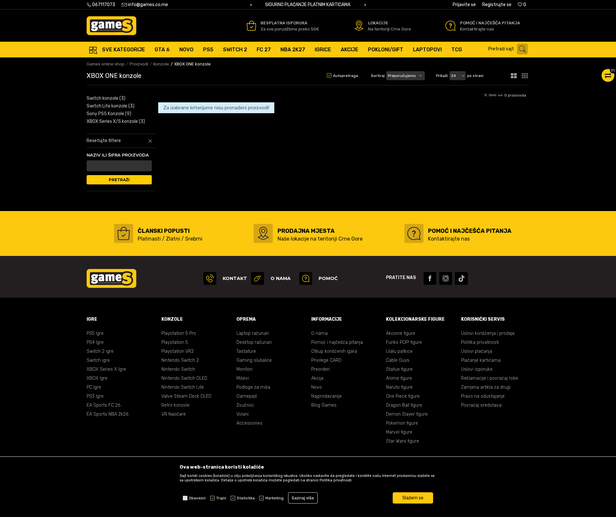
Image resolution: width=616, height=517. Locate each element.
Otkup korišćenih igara (334, 351)
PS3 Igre (95, 396)
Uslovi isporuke (476, 369)
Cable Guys (397, 360)
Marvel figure (399, 432)
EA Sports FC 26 (103, 405)
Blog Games (324, 405)
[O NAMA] (257, 278)
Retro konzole (175, 405)
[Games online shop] (111, 25)
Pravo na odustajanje (483, 396)
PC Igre (94, 387)
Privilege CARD (326, 360)
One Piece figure (403, 396)
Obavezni (197, 498)
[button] (510, 49)
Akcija (317, 378)
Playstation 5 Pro (178, 333)
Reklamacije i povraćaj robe (489, 378)
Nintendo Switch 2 (180, 360)
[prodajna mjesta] (263, 233)
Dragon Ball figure (404, 405)
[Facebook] (430, 278)
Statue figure (399, 369)
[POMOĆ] (305, 278)
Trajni (221, 498)
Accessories (249, 423)
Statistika (246, 498)
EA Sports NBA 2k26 (107, 414)
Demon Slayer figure (407, 414)
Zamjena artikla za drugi (485, 387)
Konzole (161, 64)
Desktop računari (254, 342)
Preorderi (320, 369)
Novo (316, 387)
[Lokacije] (359, 26)
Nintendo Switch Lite (182, 387)
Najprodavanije (326, 396)
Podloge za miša (253, 387)
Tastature (246, 351)
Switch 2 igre (100, 351)
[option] (308, 5)
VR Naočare (173, 414)
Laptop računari (252, 333)
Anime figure (399, 378)
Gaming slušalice (254, 360)
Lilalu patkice (399, 351)
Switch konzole (106, 98)
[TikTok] (461, 278)
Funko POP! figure (404, 342)
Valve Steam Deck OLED (186, 396)
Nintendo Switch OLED (184, 378)
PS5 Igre (95, 333)
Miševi (242, 378)
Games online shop (105, 64)
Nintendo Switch (178, 369)
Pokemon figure (402, 423)
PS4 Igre (95, 342)
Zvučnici (245, 405)
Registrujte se (496, 4)
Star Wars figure (402, 441)
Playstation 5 (174, 342)
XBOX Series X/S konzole (116, 121)
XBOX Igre (97, 378)
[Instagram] (445, 278)
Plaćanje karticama (481, 360)
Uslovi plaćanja (476, 351)
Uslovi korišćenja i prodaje (488, 333)
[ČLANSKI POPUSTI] (123, 233)
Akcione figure (400, 333)
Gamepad (246, 396)
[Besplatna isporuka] (251, 26)
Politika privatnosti (480, 342)
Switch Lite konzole (110, 106)
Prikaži (442, 75)
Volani (242, 414)
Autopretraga (345, 75)
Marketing (274, 498)
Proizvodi (139, 64)
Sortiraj (378, 75)
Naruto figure (399, 387)
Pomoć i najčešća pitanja (337, 342)
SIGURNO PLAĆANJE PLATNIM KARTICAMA (307, 4)
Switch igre (98, 360)
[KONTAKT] (209, 278)
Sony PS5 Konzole (109, 113)
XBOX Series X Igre (106, 369)
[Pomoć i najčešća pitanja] (450, 26)
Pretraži (119, 179)
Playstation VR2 (177, 351)
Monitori (244, 369)
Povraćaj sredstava (481, 405)
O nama (319, 333)
